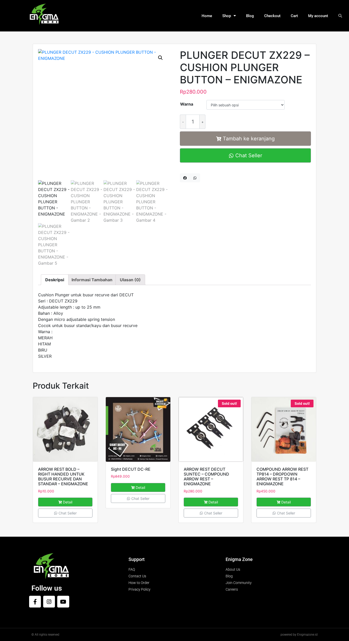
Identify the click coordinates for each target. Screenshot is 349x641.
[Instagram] (49, 602)
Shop (226, 16)
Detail (67, 502)
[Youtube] (63, 602)
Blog (250, 16)
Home (207, 16)
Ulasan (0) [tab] (130, 279)
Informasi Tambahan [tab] (92, 279)
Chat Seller (248, 155)
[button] (160, 57)
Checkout (272, 16)
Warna (186, 104)
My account (318, 16)
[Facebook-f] (35, 602)
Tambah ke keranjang (249, 139)
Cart (294, 16)
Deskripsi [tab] (54, 279)
